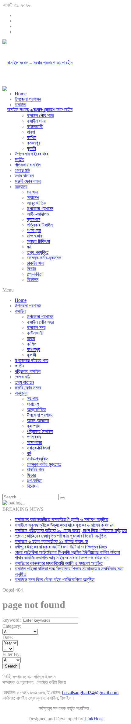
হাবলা (31, 132)
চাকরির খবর (35, 263)
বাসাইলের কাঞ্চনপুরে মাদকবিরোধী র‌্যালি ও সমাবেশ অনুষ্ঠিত (59, 563)
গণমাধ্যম (34, 230)
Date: (7, 637)
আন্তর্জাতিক (36, 203)
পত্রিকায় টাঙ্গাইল (40, 224)
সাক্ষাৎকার (34, 235)
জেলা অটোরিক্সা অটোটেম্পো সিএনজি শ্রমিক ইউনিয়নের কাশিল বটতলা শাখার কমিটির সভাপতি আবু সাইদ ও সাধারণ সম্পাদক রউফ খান (67, 555)
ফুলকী (31, 148)
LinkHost (93, 718)
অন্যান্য (21, 186)
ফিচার (31, 268)
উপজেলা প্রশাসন (28, 99)
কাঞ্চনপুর (33, 142)
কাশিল (31, 137)
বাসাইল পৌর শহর (40, 115)
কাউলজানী (35, 126)
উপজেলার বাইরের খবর (31, 153)
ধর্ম (29, 246)
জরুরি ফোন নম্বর (28, 181)
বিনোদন (32, 279)
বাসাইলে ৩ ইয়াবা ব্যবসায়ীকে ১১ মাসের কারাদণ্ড (51, 541)
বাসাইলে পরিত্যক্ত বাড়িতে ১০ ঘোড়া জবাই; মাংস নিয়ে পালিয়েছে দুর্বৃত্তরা (71, 530)
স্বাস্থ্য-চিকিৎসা (38, 241)
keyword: (11, 620)
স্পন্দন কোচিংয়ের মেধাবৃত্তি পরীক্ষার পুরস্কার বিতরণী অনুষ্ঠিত (60, 535)
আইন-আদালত (38, 214)
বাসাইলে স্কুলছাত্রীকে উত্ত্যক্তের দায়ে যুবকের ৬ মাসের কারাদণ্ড (64, 525)
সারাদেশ (33, 197)
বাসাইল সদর (36, 121)
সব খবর (32, 192)
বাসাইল (20, 104)
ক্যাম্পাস (33, 219)
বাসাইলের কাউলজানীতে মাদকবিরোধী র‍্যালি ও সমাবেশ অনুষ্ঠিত (61, 519)
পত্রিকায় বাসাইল (28, 164)
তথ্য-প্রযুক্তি (37, 252)
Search (11, 666)
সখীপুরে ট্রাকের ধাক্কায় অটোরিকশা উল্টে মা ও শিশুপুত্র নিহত (61, 546)
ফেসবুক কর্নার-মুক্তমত (44, 257)
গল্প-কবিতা (34, 274)
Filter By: (11, 654)
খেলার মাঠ (22, 170)
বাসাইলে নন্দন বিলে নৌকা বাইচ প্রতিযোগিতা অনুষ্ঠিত (54, 579)
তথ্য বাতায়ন (24, 175)
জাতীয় (19, 159)
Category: (11, 626)
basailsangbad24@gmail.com (90, 692)
